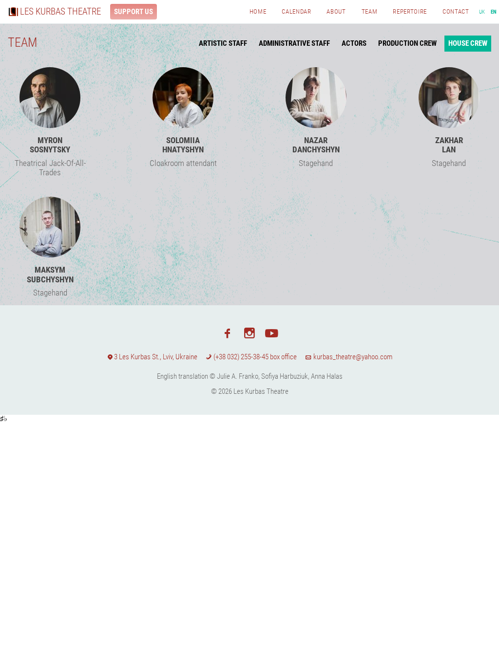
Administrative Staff (294, 43)
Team (370, 11)
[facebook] (227, 332)
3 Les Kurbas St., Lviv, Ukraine (155, 356)
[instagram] (249, 332)
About (335, 11)
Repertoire (410, 11)
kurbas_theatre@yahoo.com (352, 356)
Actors (354, 43)
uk (482, 12)
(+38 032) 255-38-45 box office (254, 356)
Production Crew (407, 43)
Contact (455, 11)
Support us (133, 11)
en (494, 12)
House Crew (467, 43)
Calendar (296, 11)
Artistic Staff (223, 43)
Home (258, 11)
